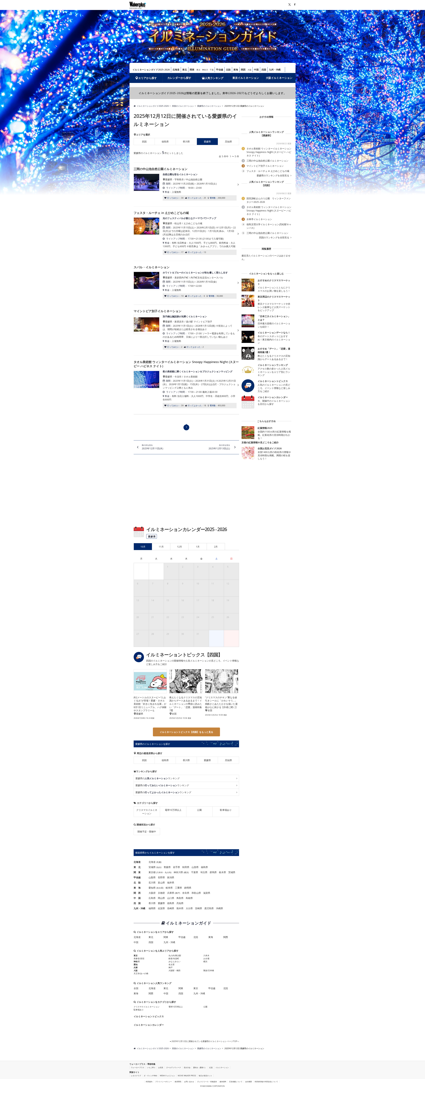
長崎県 (170, 908)
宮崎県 (198, 908)
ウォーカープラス (137, 1067)
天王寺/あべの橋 (141, 973)
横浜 (186, 872)
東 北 (137, 867)
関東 (192, 69)
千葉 (212, 69)
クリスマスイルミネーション (146, 811)
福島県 (204, 867)
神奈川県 (178, 872)
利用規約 (149, 1081)
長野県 (161, 877)
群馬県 (213, 872)
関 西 (137, 892)
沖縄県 (219, 908)
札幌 (159, 862)
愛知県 (152, 887)
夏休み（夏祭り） (200, 1067)
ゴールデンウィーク (173, 1067)
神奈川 (205, 69)
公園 (199, 809)
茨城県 (231, 872)
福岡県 (152, 908)
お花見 (160, 1067)
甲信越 (219, 69)
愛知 (136, 964)
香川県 (186, 141)
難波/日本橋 (208, 970)
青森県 (167, 867)
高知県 (228, 141)
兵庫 (136, 967)
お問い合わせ (189, 1081)
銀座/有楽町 (174, 958)
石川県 (152, 882)
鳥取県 (179, 898)
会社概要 (248, 1081)
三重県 (178, 887)
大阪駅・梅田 (174, 970)
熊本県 (179, 908)
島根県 (189, 898)
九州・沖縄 (275, 69)
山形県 (195, 867)
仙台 (159, 867)
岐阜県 (169, 887)
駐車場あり (226, 809)
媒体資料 (223, 1081)
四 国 (137, 903)
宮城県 (152, 867)
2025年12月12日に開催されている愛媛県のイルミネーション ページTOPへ (205, 1041)
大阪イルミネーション (279, 78)
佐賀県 (161, 908)
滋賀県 (206, 892)
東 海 (137, 887)
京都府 (161, 892)
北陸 (228, 69)
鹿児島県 (209, 908)
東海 (235, 69)
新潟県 (170, 877)
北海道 (175, 69)
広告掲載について (235, 1081)
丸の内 (168, 872)
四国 (263, 69)
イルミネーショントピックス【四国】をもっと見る (186, 732)
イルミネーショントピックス (149, 1016)
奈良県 (185, 892)
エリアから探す (147, 78)
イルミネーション (222, 1067)
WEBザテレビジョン (167, 1075)
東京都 (152, 872)
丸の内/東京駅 (175, 955)
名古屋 (160, 887)
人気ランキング (214, 78)
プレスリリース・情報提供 (207, 1081)
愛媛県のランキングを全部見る (273, 175)
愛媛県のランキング (157, 778)
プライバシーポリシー (163, 1081)
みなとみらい (174, 961)
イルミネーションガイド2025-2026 (151, 69)
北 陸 (137, 882)
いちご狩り (151, 1067)
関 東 (137, 872)
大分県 (189, 908)
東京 (198, 69)
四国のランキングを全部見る (274, 237)
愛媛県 (207, 760)
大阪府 (152, 892)
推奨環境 (178, 1081)
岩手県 (176, 867)
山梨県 (152, 877)
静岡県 (187, 887)
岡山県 (161, 898)
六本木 (160, 872)
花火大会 (187, 1067)
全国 (136, 988)
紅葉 (211, 1067)
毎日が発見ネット (205, 1075)
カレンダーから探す (179, 78)
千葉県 (194, 872)
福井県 (170, 882)
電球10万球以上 (173, 809)
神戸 (177, 893)
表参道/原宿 (139, 958)
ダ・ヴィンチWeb (150, 1075)
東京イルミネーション (245, 78)
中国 (256, 69)
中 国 (137, 898)
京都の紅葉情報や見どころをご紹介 (260, 442)
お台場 (206, 958)
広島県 (152, 898)
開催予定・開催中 (146, 831)
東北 (184, 69)
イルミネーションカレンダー (149, 1024)
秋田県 (185, 867)
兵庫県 (170, 892)
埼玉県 (203, 872)
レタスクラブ (136, 1075)
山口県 (170, 898)
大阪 (250, 69)
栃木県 (222, 872)
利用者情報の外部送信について (266, 1081)
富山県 (161, 882)
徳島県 (165, 141)
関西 (243, 69)
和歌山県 (196, 892)
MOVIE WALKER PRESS (187, 1075)
